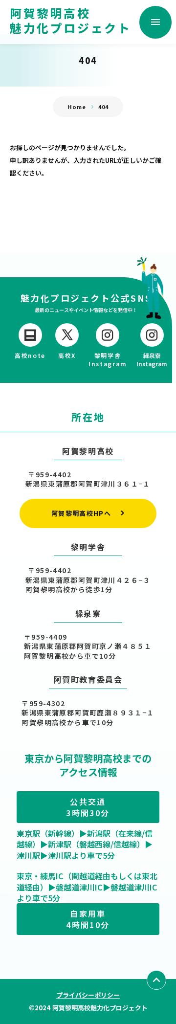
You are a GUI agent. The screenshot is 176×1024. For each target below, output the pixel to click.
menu (155, 22)
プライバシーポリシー (88, 995)
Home (76, 107)
